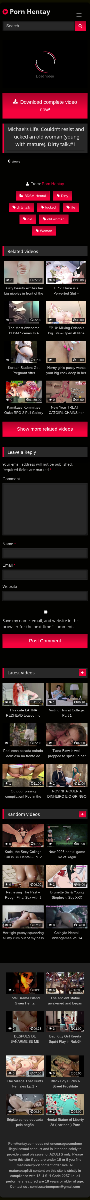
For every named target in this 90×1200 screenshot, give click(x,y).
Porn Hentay (29, 11)
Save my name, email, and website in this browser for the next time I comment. (41, 623)
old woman (55, 219)
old (30, 219)
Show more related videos (45, 429)
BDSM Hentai (35, 196)
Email (8, 565)
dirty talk (23, 207)
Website (9, 586)
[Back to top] (74, 1185)
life (73, 207)
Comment (11, 479)
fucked (50, 207)
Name (9, 544)
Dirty (64, 196)
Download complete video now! (48, 105)
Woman (46, 231)
